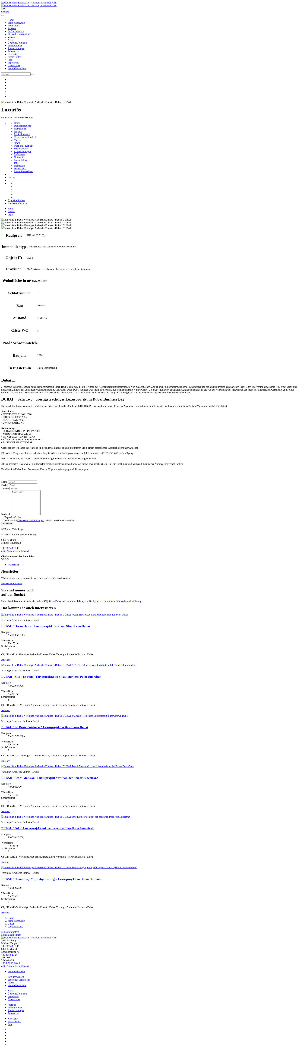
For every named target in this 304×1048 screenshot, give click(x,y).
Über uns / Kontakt (17, 42)
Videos (11, 37)
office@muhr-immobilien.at (15, 551)
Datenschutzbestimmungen (30, 520)
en (5, 11)
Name (4, 481)
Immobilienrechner (17, 68)
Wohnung (136, 601)
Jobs (10, 59)
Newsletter (13, 54)
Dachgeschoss (96, 601)
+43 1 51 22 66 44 (10, 963)
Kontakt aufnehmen (17, 203)
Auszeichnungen (16, 48)
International (14, 25)
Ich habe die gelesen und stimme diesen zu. (39, 520)
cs (8, 11)
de (4, 8)
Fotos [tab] (10, 208)
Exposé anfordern (16, 200)
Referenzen (13, 51)
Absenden (7, 523)
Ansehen (5, 659)
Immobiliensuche (16, 22)
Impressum (13, 62)
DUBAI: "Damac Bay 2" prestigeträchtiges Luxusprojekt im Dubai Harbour (51, 879)
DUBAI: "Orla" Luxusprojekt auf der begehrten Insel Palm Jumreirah (47, 828)
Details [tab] (11, 211)
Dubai (58, 601)
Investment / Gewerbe (115, 601)
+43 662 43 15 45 (10, 548)
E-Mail (4, 485)
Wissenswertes (15, 45)
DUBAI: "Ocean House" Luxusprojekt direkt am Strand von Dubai (45, 626)
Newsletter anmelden (11, 583)
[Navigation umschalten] (2, 15)
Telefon (5, 488)
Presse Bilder (14, 57)
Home (11, 20)
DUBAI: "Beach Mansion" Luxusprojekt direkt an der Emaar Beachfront (49, 778)
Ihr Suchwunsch (16, 31)
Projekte (12, 28)
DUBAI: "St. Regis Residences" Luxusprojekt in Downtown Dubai (44, 727)
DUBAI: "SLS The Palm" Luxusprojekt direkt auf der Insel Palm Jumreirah (51, 676)
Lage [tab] (10, 214)
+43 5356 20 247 (10, 954)
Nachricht (6, 514)
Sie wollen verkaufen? (19, 34)
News (10, 39)
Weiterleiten (13, 564)
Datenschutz (14, 65)
